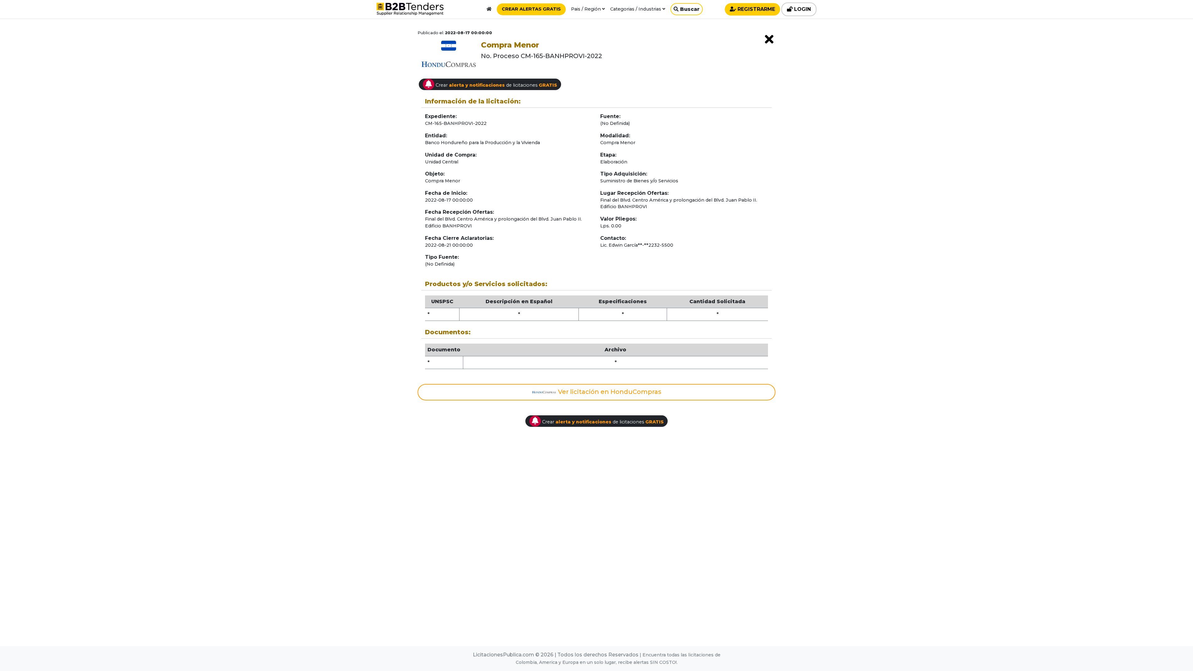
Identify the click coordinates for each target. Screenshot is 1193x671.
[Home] (489, 9)
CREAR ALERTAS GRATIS (531, 9)
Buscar (689, 9)
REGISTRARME (755, 9)
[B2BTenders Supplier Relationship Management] (410, 10)
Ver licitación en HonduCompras (608, 391)
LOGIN (802, 9)
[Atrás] (769, 39)
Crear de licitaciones (495, 85)
